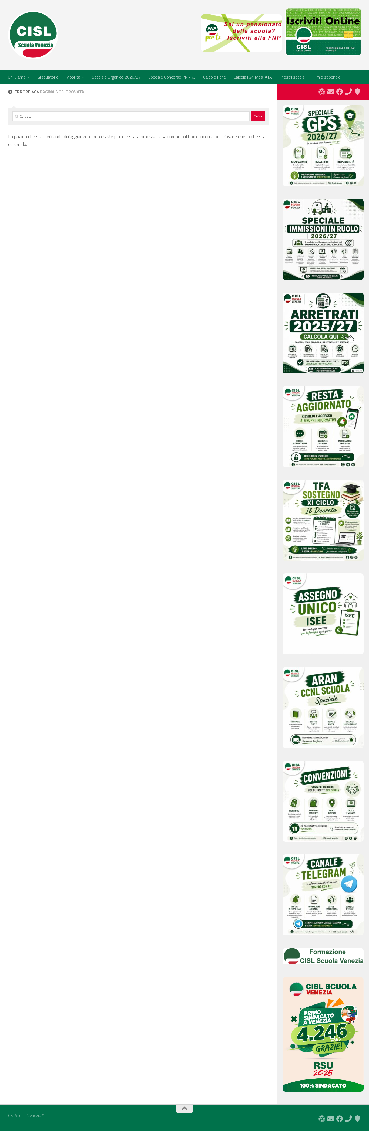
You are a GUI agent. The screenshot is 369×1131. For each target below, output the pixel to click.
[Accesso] (321, 91)
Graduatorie (47, 77)
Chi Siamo (17, 77)
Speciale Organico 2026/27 (116, 77)
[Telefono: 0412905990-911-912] (348, 91)
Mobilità (73, 77)
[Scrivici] (330, 91)
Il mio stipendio (327, 77)
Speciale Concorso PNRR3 (172, 77)
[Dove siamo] (357, 91)
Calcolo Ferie (214, 77)
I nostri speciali (293, 77)
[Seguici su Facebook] (339, 91)
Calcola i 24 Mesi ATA (252, 77)
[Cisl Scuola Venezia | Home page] (33, 35)
